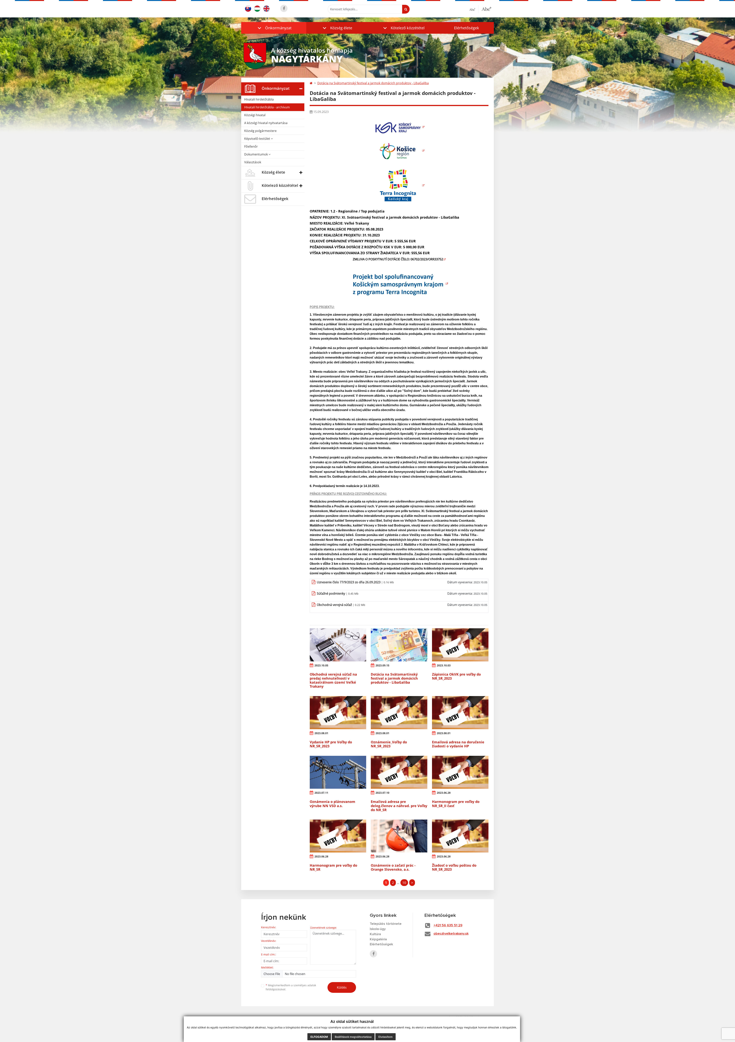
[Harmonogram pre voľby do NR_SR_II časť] (460, 772)
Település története (386, 924)
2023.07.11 (321, 792)
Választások (252, 162)
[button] (273, 28)
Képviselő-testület (257, 138)
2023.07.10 (382, 792)
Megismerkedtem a (291, 987)
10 (404, 882)
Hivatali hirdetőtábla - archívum (267, 107)
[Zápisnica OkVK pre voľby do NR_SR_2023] (460, 644)
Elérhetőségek (466, 27)
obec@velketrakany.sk (451, 933)
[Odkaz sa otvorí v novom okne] (283, 8)
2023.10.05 (321, 665)
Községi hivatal (254, 115)
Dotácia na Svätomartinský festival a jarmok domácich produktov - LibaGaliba (373, 83)
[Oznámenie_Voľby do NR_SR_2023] (399, 712)
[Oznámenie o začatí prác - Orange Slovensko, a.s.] (399, 836)
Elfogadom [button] (319, 1036)
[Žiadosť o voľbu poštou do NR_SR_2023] (460, 836)
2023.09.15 (382, 665)
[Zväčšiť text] (486, 9)
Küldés (342, 987)
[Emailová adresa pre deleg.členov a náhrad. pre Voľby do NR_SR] (399, 772)
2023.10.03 (444, 665)
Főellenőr (251, 146)
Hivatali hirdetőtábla (259, 99)
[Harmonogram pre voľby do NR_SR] (338, 836)
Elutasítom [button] (385, 1036)
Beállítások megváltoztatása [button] (353, 1036)
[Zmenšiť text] (473, 9)
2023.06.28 (444, 792)
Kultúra (375, 934)
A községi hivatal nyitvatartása (265, 123)
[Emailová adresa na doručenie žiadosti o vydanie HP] (460, 712)
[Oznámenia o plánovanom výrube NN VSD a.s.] (338, 772)
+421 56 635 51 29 (448, 925)
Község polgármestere (260, 131)
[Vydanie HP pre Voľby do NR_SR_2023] (338, 712)
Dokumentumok (256, 154)
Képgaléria (378, 939)
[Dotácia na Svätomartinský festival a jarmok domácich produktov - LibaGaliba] (399, 644)
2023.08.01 (321, 733)
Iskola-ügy (378, 929)
